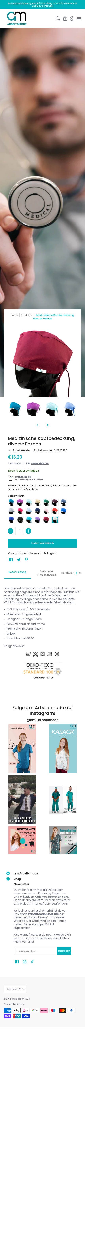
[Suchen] (58, 18)
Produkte (27, 315)
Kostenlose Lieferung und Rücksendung (30, 3)
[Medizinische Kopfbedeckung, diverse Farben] (15, 409)
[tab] (17, 573)
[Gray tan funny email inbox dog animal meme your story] (22, 799)
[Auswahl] (28, 531)
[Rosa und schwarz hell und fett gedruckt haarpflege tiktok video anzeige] (22, 748)
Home (14, 315)
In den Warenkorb (42, 543)
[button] (65, 18)
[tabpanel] (42, 632)
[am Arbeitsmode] (17, 18)
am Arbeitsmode (19, 450)
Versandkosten (40, 463)
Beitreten (64, 950)
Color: (16, 495)
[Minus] (10, 531)
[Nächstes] (47, 425)
